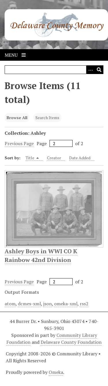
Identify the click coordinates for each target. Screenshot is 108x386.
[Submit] (99, 69)
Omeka (56, 372)
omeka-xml (65, 303)
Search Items (47, 117)
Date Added (79, 157)
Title (30, 157)
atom (10, 303)
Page (42, 143)
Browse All (17, 117)
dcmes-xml (29, 303)
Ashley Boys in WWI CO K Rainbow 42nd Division (41, 255)
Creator (54, 157)
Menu (12, 55)
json (47, 303)
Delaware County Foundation (71, 342)
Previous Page (19, 143)
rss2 (84, 303)
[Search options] (90, 69)
